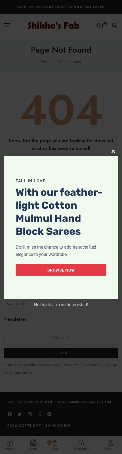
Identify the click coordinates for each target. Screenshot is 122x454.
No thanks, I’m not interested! (61, 304)
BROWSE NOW (61, 270)
